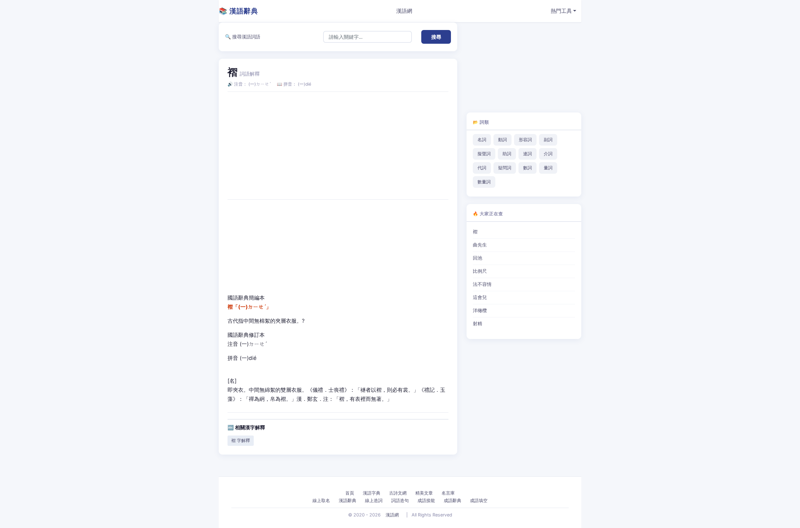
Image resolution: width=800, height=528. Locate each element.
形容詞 (525, 139)
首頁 (349, 493)
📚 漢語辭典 (238, 11)
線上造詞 (373, 500)
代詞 (482, 167)
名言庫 (448, 493)
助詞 (506, 153)
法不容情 (482, 284)
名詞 (482, 139)
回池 (477, 258)
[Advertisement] (338, 140)
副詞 (548, 139)
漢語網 (404, 11)
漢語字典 (371, 493)
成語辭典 (452, 500)
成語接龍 (426, 500)
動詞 (502, 139)
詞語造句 (400, 500)
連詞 (527, 153)
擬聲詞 (484, 153)
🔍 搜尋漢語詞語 (242, 37)
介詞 (548, 153)
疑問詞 (504, 167)
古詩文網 (398, 493)
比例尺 (480, 271)
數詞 (527, 167)
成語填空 (479, 500)
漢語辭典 (347, 500)
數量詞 (484, 181)
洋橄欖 (480, 310)
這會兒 (480, 297)
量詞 (548, 167)
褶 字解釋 (240, 440)
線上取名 (321, 500)
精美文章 (424, 493)
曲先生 (480, 245)
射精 (477, 323)
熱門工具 (561, 11)
